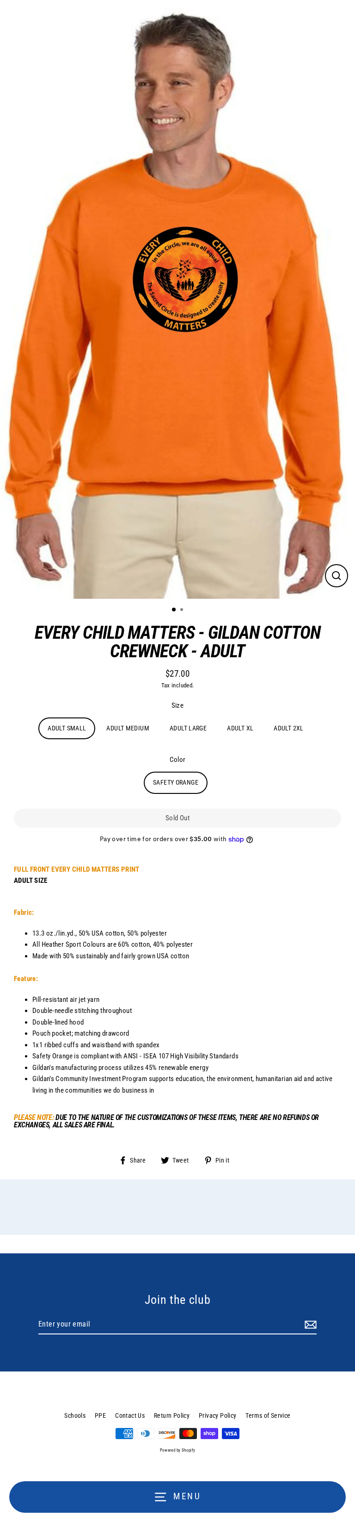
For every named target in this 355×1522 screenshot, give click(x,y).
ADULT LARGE (188, 728)
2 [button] (182, 610)
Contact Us (130, 1415)
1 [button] (174, 610)
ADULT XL (240, 728)
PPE (100, 1415)
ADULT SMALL (67, 728)
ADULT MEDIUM (127, 728)
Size (177, 705)
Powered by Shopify (178, 1450)
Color (178, 759)
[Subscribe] (309, 1324)
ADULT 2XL (288, 728)
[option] (177, 299)
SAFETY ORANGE (175, 782)
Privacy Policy (217, 1415)
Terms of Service (267, 1415)
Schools (75, 1415)
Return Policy (172, 1415)
